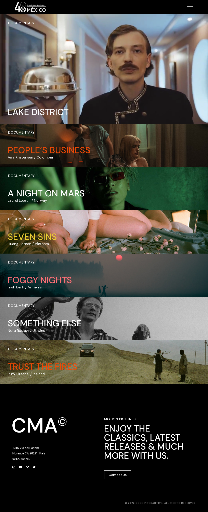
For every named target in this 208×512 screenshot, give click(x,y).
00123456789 (21, 459)
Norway (40, 200)
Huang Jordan (19, 243)
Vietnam (42, 243)
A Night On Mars (46, 193)
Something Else (44, 323)
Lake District (38, 112)
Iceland (39, 374)
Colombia (45, 157)
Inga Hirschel (18, 374)
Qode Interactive (148, 503)
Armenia (35, 287)
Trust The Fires (42, 367)
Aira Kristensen (20, 157)
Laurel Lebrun (19, 200)
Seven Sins (32, 237)
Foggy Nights (40, 280)
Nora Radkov (18, 330)
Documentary (21, 22)
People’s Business (49, 150)
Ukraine (38, 330)
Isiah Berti (16, 287)
